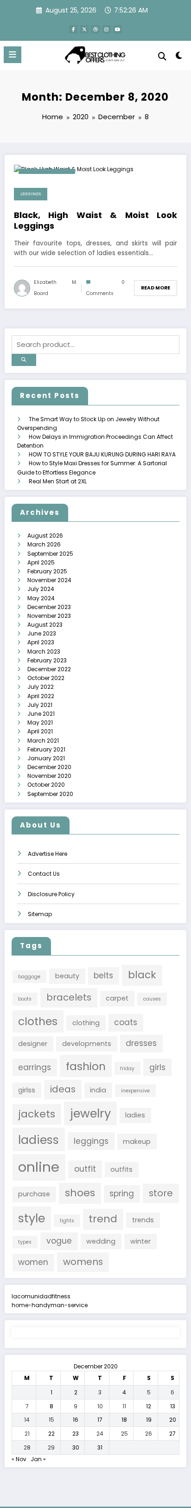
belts (103, 975)
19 (149, 1420)
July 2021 (39, 705)
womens (83, 1261)
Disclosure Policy (51, 894)
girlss (26, 1090)
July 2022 (40, 687)
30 (75, 1447)
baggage (29, 976)
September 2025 (50, 554)
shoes (80, 1193)
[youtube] (118, 29)
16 (75, 1420)
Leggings (30, 194)
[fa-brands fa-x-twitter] (84, 29)
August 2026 (45, 535)
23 (75, 1433)
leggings (91, 1141)
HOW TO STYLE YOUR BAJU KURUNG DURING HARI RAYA (102, 454)
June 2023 (41, 633)
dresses (141, 1043)
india (98, 1090)
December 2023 (49, 607)
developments (86, 1043)
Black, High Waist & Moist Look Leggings (95, 220)
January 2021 (46, 758)
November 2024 (49, 580)
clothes (37, 1021)
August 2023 (45, 625)
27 (172, 1433)
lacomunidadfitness (41, 1296)
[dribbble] (95, 29)
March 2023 (43, 651)
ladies (135, 1115)
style (31, 1218)
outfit (85, 1168)
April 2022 (40, 696)
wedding (100, 1241)
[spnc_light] (179, 57)
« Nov (19, 1459)
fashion (86, 1066)
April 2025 (41, 562)
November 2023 (49, 616)
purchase (34, 1194)
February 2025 (47, 571)
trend (103, 1219)
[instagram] (106, 29)
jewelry (90, 1113)
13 (172, 1406)
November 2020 (49, 776)
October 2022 (45, 678)
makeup (137, 1141)
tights (67, 1220)
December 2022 (49, 669)
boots (25, 998)
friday (127, 1068)
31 (99, 1447)
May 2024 (41, 598)
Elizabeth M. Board (55, 288)
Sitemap (40, 914)
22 (51, 1433)
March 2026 (44, 544)
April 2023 (40, 642)
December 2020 (49, 767)
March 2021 (43, 740)
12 (148, 1406)
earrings (34, 1067)
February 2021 (46, 749)
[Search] (162, 56)
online (38, 1166)
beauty (67, 976)
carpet (117, 998)
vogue (59, 1240)
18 (124, 1420)
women (33, 1262)
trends (143, 1220)
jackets (36, 1114)
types (25, 1241)
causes (152, 998)
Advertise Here (47, 854)
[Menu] (12, 54)
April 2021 (40, 731)
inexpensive (135, 1090)
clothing (86, 1022)
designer (32, 1043)
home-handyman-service (50, 1305)
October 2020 (46, 785)
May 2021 (40, 722)
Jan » (38, 1459)
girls (157, 1067)
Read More (155, 287)
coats (125, 1022)
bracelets (68, 997)
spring (121, 1193)
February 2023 (47, 660)
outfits (121, 1169)
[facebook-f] (73, 29)
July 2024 (40, 589)
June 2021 (41, 714)
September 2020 (50, 794)
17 (99, 1420)
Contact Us (44, 874)
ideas (63, 1089)
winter (140, 1241)
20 (172, 1420)
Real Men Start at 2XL (58, 481)
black (142, 975)
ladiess (38, 1139)
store (161, 1193)
